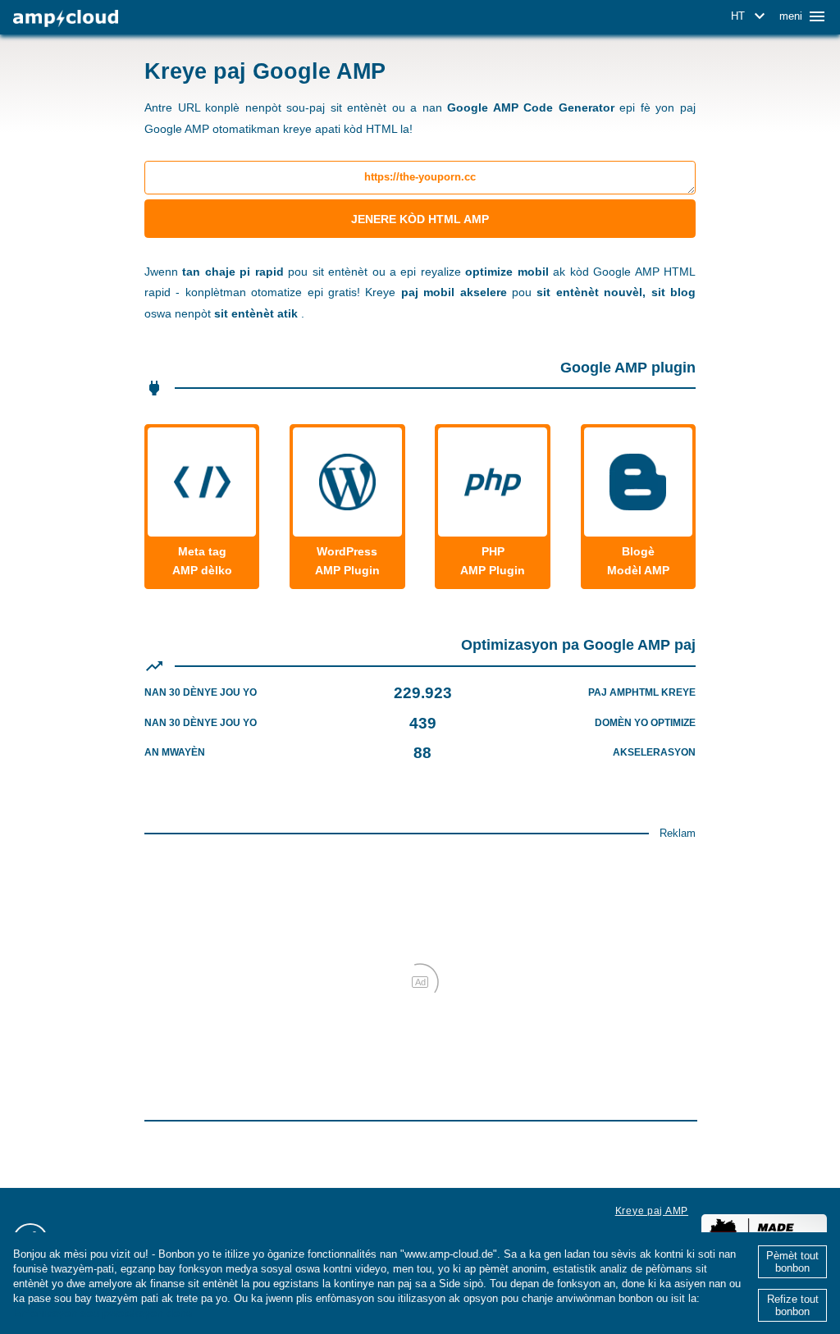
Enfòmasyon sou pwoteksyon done (102, 1313)
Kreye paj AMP (651, 1211)
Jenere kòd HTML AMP (420, 219)
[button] (750, 16)
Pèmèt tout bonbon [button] (792, 1261)
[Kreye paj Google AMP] (65, 18)
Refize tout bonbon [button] (793, 1305)
